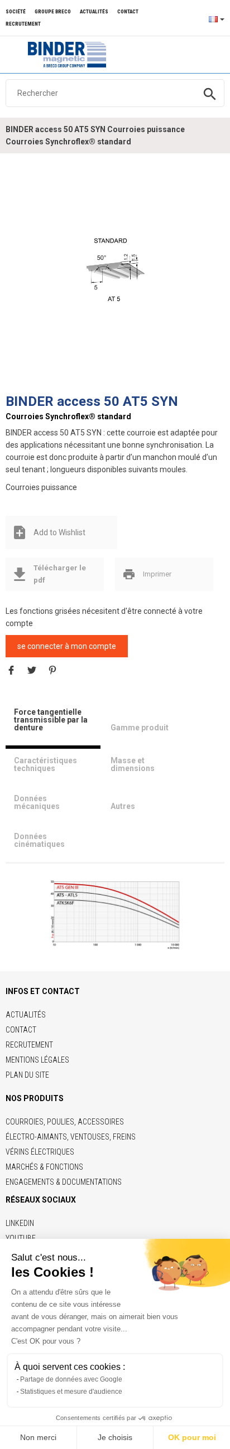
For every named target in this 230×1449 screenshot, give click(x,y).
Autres (123, 806)
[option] (115, 273)
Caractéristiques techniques (45, 764)
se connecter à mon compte (66, 646)
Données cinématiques (39, 840)
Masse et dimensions (133, 764)
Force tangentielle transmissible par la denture (51, 719)
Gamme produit (140, 727)
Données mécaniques (37, 802)
